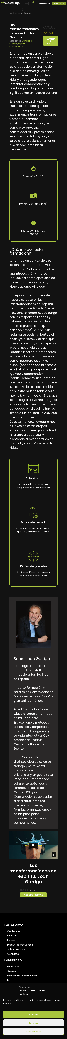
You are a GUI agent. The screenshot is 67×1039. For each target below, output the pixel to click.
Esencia (13, 43)
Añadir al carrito (51, 41)
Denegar (33, 1023)
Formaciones (16, 46)
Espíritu (22, 43)
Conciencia (28, 40)
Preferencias (33, 1031)
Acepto (33, 1014)
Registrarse (59, 3)
